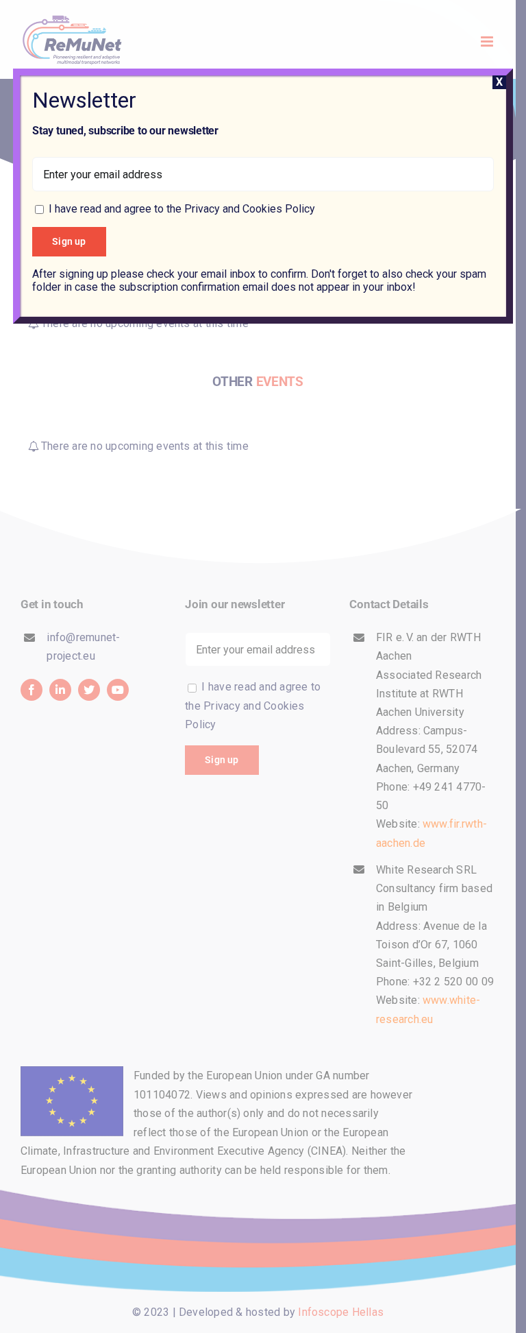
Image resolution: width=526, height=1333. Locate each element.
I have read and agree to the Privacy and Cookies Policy (182, 208)
